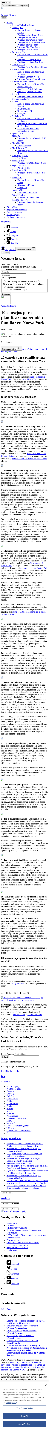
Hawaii (15, 101)
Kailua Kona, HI (24, 111)
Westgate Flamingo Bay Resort (30, 62)
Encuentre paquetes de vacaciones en (22, 1327)
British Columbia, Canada (23, 82)
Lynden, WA (17, 133)
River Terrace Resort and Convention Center (28, 129)
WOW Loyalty (13, 214)
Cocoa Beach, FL (19, 94)
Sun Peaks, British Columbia (29, 89)
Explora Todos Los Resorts (23, 25)
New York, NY (18, 64)
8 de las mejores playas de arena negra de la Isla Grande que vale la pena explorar (27, 1167)
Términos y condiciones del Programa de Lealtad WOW (22, 1368)
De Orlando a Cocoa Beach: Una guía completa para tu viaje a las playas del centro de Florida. (27, 1181)
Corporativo (12, 1223)
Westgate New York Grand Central (32, 67)
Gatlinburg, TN (18, 116)
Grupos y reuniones (15, 212)
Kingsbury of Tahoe (26, 185)
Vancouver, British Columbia (29, 91)
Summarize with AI (10, 349)
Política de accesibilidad (22, 1365)
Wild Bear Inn (23, 168)
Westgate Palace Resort (27, 37)
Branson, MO (18, 69)
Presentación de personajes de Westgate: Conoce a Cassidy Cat (24, 1176)
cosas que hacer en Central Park (34, 568)
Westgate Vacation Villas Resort (31, 42)
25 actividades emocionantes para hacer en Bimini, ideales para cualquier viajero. (25, 1144)
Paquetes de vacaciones (17, 209)
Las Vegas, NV (18, 52)
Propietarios (6, 222)
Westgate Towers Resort (27, 45)
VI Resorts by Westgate (17, 1228)
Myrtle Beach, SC (19, 148)
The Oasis (21, 158)
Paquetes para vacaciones (17, 1247)
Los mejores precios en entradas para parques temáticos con (26, 1322)
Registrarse (10, 249)
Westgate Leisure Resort (27, 50)
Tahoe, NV (17, 177)
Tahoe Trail (22, 187)
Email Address (7, 1054)
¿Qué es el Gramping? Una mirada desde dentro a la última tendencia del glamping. (27, 1172)
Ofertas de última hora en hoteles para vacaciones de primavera (23, 1243)
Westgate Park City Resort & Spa (31, 163)
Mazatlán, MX (18, 143)
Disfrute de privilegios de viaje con (21, 1331)
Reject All (24, 1416)
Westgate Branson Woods (28, 77)
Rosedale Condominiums (28, 197)
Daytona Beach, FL (20, 99)
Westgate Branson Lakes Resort (31, 79)
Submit (5, 1057)
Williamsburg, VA (19, 200)
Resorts (10, 22)
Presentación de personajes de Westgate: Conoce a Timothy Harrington (24, 1159)
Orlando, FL (17, 27)
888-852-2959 (19, 1014)
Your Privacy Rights (24, 1408)
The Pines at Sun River (27, 192)
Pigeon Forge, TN (20, 165)
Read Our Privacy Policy (12, 1071)
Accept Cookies (24, 1424)
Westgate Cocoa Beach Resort (30, 96)
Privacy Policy (11, 1403)
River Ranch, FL (19, 170)
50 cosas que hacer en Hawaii (19, 1163)
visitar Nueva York (30, 379)
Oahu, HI (21, 114)
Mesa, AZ (16, 136)
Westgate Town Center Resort (30, 40)
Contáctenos (12, 1250)
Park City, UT (18, 160)
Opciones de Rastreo (36, 1370)
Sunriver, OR (17, 190)
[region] (24, 1405)
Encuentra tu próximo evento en (20, 1336)
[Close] (46, 1385)
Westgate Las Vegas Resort (29, 59)
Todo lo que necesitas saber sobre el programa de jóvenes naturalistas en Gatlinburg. (26, 1186)
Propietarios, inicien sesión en (27, 1349)
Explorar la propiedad (16, 217)
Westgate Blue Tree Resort (28, 47)
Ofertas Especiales (14, 207)
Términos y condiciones (20, 1362)
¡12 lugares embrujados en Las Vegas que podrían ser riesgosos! (24, 1154)
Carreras (10, 1225)
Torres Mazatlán (24, 145)
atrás (4, 18)
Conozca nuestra (23, 1345)
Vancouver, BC (18, 195)
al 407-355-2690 (34, 1014)
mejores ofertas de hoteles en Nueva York (29, 458)
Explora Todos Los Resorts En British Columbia (30, 85)
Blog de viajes (18, 983)
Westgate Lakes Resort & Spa (30, 35)
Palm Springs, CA (20, 155)
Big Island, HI (23, 109)
